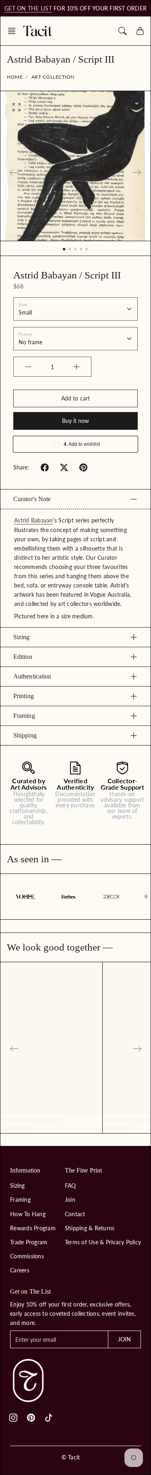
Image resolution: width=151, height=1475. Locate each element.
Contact (75, 1214)
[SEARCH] (122, 31)
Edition (22, 656)
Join (70, 1199)
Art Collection (52, 77)
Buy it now (75, 420)
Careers (19, 1270)
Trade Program (28, 1242)
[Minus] (28, 366)
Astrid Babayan (33, 520)
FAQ (70, 1185)
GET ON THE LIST (28, 8)
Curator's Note (32, 499)
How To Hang (28, 1214)
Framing (24, 715)
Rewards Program (33, 1228)
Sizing (21, 637)
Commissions (27, 1256)
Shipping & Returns (90, 1228)
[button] (14, 31)
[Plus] (76, 366)
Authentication (32, 676)
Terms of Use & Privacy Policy (103, 1242)
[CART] (140, 31)
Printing (23, 696)
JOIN (124, 1339)
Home (15, 77)
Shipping (25, 735)
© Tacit (71, 1457)
